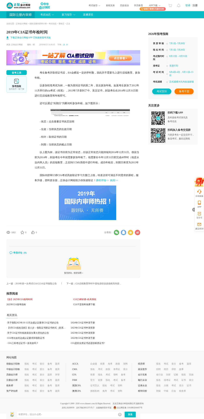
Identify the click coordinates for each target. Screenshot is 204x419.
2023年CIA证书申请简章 (83, 328)
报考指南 (17, 84)
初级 (158, 391)
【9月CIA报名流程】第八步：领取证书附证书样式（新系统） (37, 328)
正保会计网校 (21, 24)
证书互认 (94, 385)
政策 (118, 364)
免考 (110, 364)
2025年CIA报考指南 (16, 304)
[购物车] (170, 4)
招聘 (158, 369)
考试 (34, 364)
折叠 (193, 210)
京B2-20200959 (68, 408)
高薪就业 (124, 5)
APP (199, 207)
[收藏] (22, 232)
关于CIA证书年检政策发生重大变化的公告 (28, 333)
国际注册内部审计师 (38, 24)
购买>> (114, 180)
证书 (183, 380)
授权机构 (94, 391)
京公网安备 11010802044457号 (129, 408)
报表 (183, 374)
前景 (102, 364)
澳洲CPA (76, 391)
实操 (191, 374)
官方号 (199, 218)
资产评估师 (12, 391)
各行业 (159, 374)
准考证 (116, 369)
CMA (74, 369)
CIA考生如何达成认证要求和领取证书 (25, 338)
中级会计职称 (13, 369)
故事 (181, 369)
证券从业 (142, 385)
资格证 (61, 24)
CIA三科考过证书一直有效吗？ (22, 343)
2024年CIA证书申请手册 (83, 323)
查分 (42, 364)
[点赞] (33, 232)
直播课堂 (88, 14)
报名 (27, 364)
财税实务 (110, 5)
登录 (187, 5)
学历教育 (138, 5)
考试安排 (162, 91)
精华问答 (142, 391)
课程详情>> (102, 180)
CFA (74, 374)
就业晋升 (142, 369)
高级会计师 (12, 374)
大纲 (166, 385)
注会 (173, 391)
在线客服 (199, 196)
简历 (166, 369)
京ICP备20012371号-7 (85, 408)
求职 (173, 369)
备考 (49, 364)
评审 (57, 374)
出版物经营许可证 (103, 408)
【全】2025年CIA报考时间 (19, 299)
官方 (92, 380)
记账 (176, 374)
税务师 (9, 385)
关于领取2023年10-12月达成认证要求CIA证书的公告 (33, 323)
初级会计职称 (13, 364)
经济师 (141, 364)
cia (48, 90)
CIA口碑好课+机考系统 (84, 299)
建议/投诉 (199, 229)
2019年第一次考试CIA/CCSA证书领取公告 (36, 283)
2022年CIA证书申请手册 (83, 338)
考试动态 (52, 24)
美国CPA (76, 385)
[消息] (179, 4)
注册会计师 (12, 380)
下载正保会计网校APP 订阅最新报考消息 (30, 37)
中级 (166, 391)
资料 (125, 364)
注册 (195, 5)
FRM (74, 380)
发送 (130, 414)
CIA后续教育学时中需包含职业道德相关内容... (98, 283)
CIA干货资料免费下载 (84, 304)
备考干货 (184, 91)
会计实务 (142, 374)
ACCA (75, 364)
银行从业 (142, 380)
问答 (168, 374)
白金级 (93, 364)
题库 (57, 364)
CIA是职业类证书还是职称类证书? (88, 343)
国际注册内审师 (20, 14)
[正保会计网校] (18, 5)
